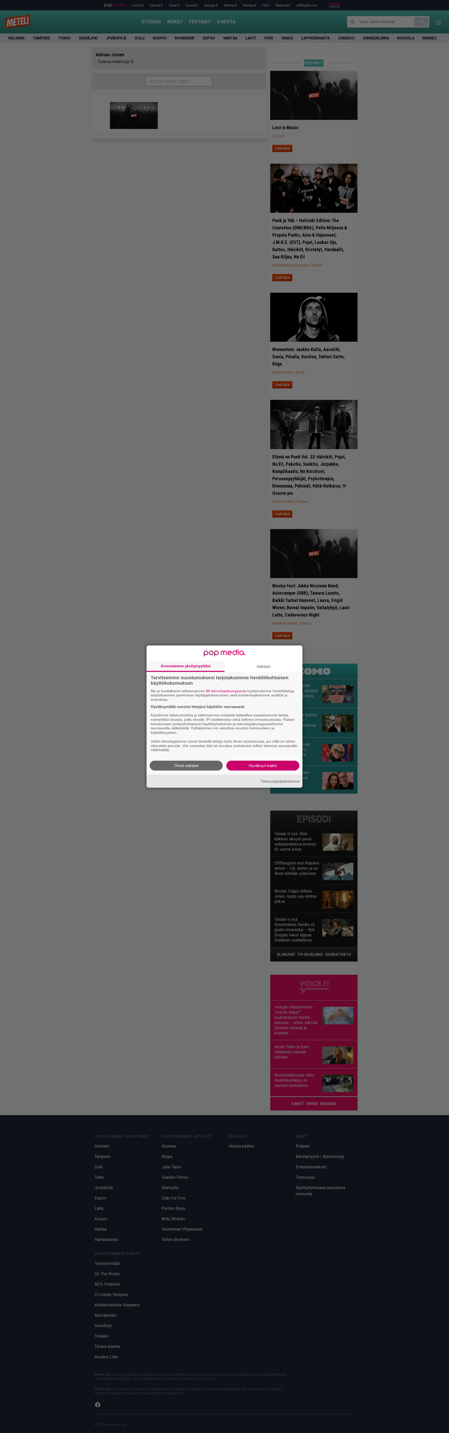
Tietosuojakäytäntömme (280, 781)
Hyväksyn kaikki (263, 765)
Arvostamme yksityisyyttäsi (185, 665)
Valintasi (263, 666)
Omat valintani (186, 765)
